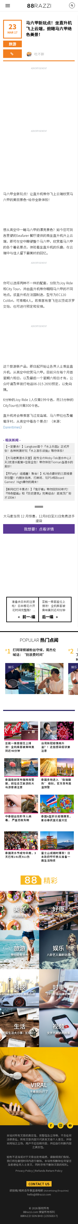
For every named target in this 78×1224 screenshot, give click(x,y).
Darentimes (11, 427)
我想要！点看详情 (39, 529)
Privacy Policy (24, 1171)
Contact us (39, 1183)
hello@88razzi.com (39, 1194)
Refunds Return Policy (48, 1171)
